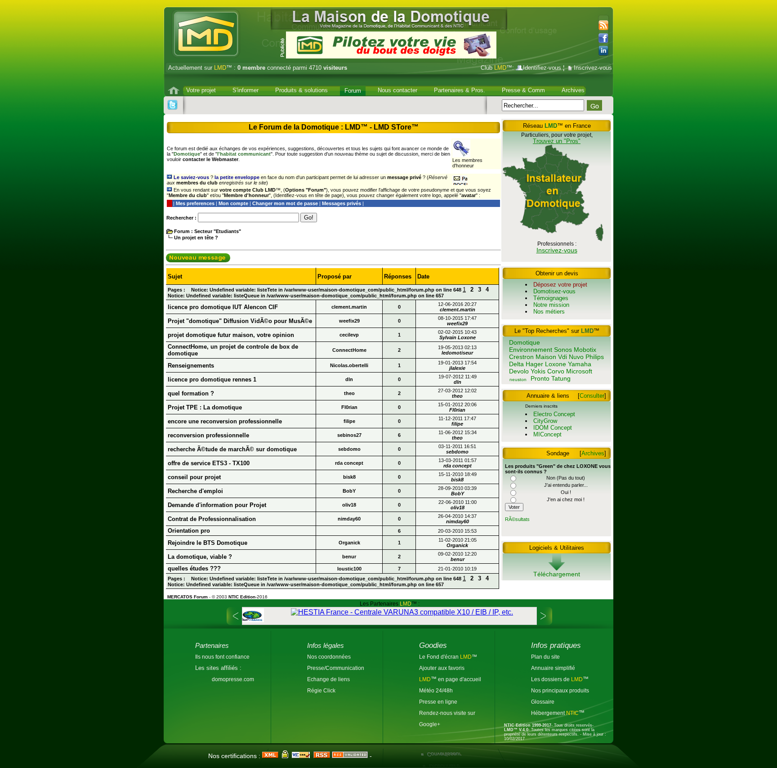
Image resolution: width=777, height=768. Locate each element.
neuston (518, 379)
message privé (404, 177)
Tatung (561, 378)
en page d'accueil (459, 679)
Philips (594, 356)
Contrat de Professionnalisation (212, 519)
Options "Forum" (305, 190)
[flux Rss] (602, 25)
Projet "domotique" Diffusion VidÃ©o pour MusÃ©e (240, 321)
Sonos (563, 349)
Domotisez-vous (554, 291)
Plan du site (545, 657)
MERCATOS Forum (187, 596)
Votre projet (201, 90)
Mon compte (233, 203)
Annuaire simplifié (553, 668)
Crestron (521, 356)
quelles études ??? (194, 568)
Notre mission (551, 304)
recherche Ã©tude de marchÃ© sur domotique (232, 449)
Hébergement (548, 713)
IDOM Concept (552, 427)
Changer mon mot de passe (285, 203)
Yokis (538, 371)
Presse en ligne (438, 702)
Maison (546, 356)
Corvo (555, 371)
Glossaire (542, 702)
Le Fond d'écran (439, 657)
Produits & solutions (301, 90)
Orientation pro (189, 530)
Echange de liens (328, 679)
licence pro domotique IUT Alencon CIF (223, 307)
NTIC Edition (241, 596)
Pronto (540, 378)
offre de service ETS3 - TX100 (209, 463)
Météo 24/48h (436, 690)
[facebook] (605, 38)
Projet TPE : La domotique (205, 407)
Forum (352, 90)
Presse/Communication (335, 668)
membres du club (197, 182)
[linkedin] (605, 51)
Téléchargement (556, 574)
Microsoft (579, 371)
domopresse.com (233, 679)
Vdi (562, 356)
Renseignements (191, 365)
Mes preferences (195, 203)
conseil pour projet (194, 477)
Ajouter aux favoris (441, 668)
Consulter (592, 395)
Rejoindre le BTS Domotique (207, 542)
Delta (516, 364)
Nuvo (576, 356)
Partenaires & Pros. (459, 90)
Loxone (555, 364)
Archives (573, 90)
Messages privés (341, 203)
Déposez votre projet (560, 284)
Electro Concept (554, 414)
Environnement (530, 349)
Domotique (524, 342)
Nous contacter (397, 90)
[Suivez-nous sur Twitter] (172, 105)
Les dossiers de (557, 679)
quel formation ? (191, 393)
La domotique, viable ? (200, 556)
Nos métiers (549, 311)
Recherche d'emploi (195, 491)
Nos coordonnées (329, 657)
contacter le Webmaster (210, 159)
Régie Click (321, 690)
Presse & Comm (523, 90)
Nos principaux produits (560, 690)
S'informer (245, 90)
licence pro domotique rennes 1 (212, 379)
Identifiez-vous (542, 67)
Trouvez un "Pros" (557, 141)
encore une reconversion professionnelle (225, 421)
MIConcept (547, 434)
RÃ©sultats (517, 519)
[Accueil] (175, 90)
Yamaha (579, 364)
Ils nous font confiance (222, 657)
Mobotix (585, 349)
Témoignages (550, 298)
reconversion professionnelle (208, 435)
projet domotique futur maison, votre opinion (231, 335)
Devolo (519, 371)
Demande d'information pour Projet (217, 505)
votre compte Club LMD (247, 190)
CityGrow (545, 421)
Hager (534, 364)
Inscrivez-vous (593, 67)
